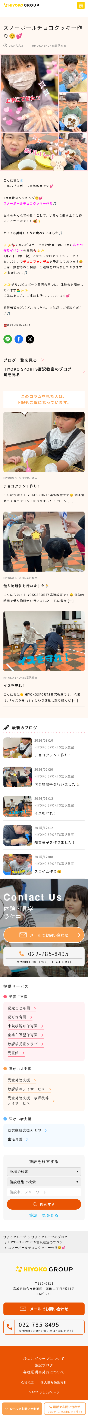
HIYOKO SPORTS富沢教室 (49, 45)
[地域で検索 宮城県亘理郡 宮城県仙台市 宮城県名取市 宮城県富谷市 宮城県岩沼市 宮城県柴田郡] (44, 1172)
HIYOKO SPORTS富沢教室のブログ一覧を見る (39, 371)
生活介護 (15, 1139)
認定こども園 (19, 1007)
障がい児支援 (20, 1068)
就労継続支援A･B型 (24, 1130)
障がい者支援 (20, 1118)
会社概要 (27, 1382)
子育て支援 (18, 996)
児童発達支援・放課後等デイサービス (28, 1100)
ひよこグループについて (44, 1358)
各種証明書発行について (44, 1371)
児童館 (13, 1052)
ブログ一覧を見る (20, 360)
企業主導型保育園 (23, 1034)
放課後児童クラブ (23, 1043)
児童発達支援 (19, 1079)
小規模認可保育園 (23, 1025)
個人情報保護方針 (54, 1382)
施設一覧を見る (44, 1215)
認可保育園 (17, 1016)
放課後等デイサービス (26, 1088)
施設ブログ (44, 1365)
